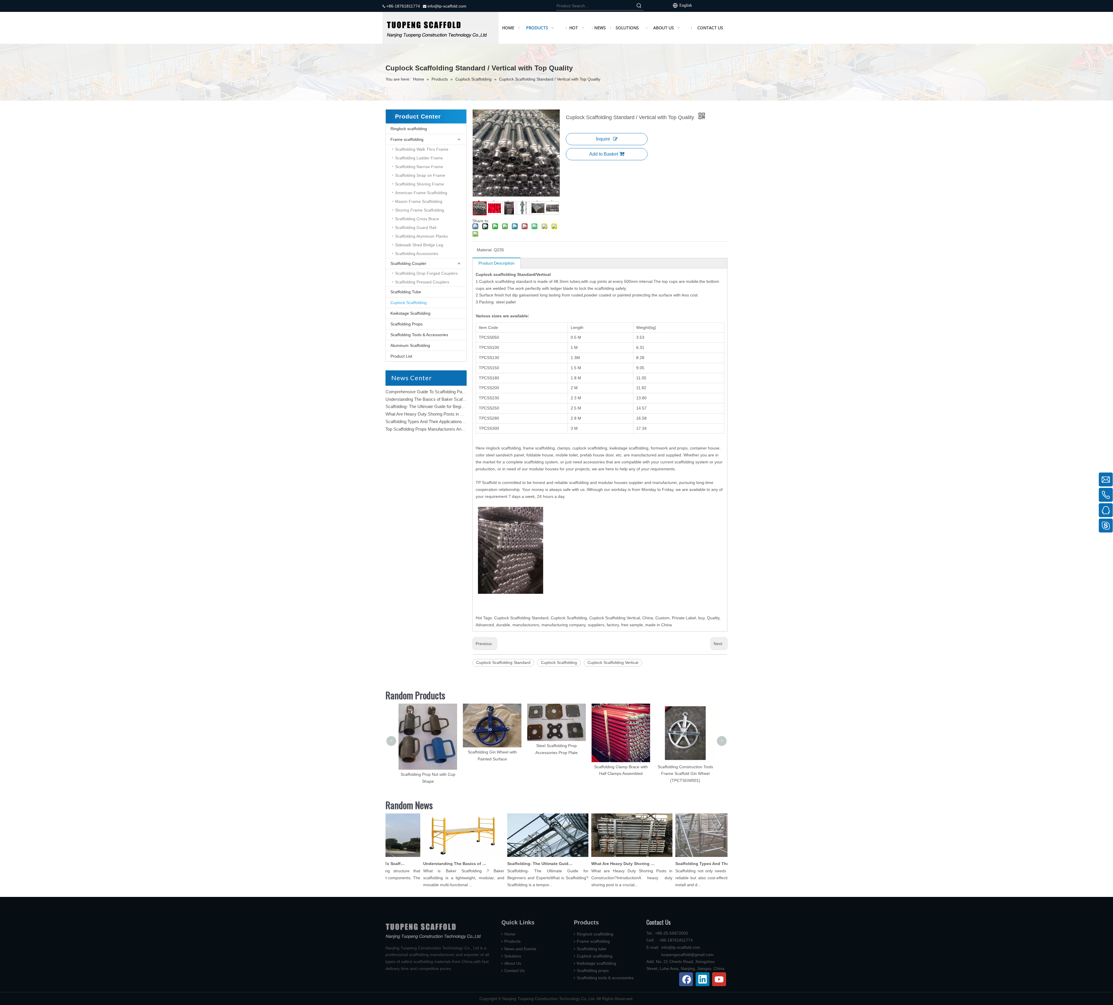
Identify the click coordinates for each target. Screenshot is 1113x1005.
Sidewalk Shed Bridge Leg (419, 245)
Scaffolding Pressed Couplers (422, 282)
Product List (401, 356)
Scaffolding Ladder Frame (419, 158)
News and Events (520, 948)
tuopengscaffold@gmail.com (687, 954)
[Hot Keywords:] (639, 5)
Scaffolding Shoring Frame (419, 184)
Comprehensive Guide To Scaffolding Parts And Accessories (442, 391)
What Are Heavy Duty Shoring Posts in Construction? (435, 414)
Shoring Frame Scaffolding (419, 210)
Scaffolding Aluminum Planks (421, 236)
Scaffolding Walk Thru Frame (421, 149)
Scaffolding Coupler (408, 263)
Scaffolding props (593, 970)
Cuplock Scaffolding (408, 302)
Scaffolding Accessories (416, 253)
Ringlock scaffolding (408, 128)
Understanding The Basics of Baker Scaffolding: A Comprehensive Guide (454, 399)
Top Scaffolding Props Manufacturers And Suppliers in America (444, 429)
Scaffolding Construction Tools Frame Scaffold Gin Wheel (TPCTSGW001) (621, 773)
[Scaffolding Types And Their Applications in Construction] (693, 857)
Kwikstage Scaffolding (410, 313)
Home (509, 934)
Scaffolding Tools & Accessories (419, 334)
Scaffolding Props (406, 324)
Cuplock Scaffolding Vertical (613, 662)
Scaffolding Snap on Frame (420, 175)
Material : (485, 249)
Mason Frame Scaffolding (418, 201)
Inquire (603, 138)
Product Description (496, 263)
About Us (512, 963)
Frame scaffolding (406, 139)
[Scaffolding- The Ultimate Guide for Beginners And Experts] (525, 857)
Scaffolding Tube (405, 292)
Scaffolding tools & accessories (605, 977)
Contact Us (514, 970)
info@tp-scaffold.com (446, 6)
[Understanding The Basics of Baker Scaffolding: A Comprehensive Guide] (441, 857)
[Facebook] (686, 979)
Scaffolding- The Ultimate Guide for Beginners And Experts (440, 406)
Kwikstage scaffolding (596, 963)
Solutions (512, 956)
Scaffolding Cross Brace (417, 218)
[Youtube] (719, 979)
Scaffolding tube (591, 948)
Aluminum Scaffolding (410, 345)
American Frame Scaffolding (421, 192)
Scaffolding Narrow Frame (419, 166)
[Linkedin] (703, 979)
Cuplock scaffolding (594, 956)
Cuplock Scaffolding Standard (503, 662)
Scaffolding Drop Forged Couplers (426, 273)
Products (512, 941)
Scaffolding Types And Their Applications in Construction (438, 421)
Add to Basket (603, 154)
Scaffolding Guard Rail (415, 227)
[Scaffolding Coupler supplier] (441, 28)
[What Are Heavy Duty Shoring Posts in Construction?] (609, 857)
